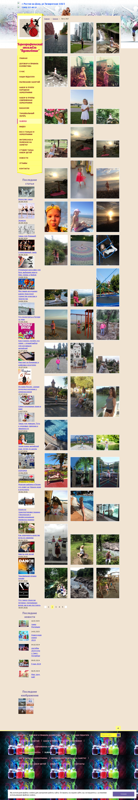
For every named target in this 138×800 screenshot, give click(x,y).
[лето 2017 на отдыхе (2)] (82, 396)
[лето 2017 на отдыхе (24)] (56, 148)
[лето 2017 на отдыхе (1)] (108, 401)
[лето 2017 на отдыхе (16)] (108, 216)
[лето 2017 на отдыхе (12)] (56, 298)
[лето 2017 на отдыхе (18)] (56, 216)
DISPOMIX (22, 470)
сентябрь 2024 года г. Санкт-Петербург (35, 652)
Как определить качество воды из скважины (29, 536)
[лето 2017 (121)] (82, 472)
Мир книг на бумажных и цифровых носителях (28, 363)
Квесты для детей (26, 554)
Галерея (55, 19)
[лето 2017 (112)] (56, 583)
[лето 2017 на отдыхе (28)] (108, 71)
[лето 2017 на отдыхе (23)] (82, 142)
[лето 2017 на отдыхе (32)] (82, 38)
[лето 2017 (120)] (108, 472)
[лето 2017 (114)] (82, 549)
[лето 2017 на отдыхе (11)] (82, 298)
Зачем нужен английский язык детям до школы (28, 447)
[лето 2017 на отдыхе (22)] (108, 149)
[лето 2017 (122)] (56, 470)
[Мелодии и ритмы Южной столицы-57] (29, 710)
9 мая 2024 (36, 664)
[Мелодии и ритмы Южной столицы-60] (22, 702)
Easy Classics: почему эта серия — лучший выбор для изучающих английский (28, 344)
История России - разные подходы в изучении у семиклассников (28, 389)
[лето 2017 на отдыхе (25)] (108, 116)
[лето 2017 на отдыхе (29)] (82, 71)
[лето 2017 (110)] (108, 583)
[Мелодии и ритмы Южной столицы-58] (22, 710)
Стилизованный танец (27, 252)
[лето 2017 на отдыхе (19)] (108, 183)
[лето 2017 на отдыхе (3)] (56, 396)
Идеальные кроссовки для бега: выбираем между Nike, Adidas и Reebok (29, 272)
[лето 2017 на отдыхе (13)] (108, 250)
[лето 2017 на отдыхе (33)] (56, 38)
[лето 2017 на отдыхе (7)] (108, 324)
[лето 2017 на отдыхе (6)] (56, 358)
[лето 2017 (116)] (56, 544)
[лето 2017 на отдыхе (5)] (82, 358)
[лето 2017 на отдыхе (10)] (108, 287)
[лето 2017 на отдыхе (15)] (56, 250)
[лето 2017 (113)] (108, 549)
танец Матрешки (35, 625)
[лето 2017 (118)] (82, 505)
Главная (47, 19)
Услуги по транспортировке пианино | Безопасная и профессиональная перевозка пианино (29, 514)
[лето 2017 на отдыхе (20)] (82, 179)
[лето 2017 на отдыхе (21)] (56, 183)
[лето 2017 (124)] (82, 443)
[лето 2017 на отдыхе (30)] (56, 71)
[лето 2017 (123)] (108, 442)
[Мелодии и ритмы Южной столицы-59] (30, 702)
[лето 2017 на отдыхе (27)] (56, 116)
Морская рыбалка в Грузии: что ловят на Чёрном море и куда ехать (29, 487)
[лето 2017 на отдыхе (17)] (82, 216)
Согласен (124, 794)
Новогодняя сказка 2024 (36, 637)
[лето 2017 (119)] (56, 505)
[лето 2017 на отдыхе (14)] (82, 250)
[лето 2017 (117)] (108, 513)
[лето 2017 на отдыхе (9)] (56, 324)
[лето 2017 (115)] (56, 435)
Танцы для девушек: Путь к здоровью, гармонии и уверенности (29, 426)
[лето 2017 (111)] (82, 583)
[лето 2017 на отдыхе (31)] (108, 38)
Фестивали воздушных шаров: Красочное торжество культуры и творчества (27, 295)
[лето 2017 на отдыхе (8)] (82, 324)
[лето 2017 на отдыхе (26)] (82, 106)
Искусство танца (25, 199)
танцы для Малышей (27, 236)
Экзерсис (22, 220)
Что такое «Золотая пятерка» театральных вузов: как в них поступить (29, 602)
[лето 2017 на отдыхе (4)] (108, 365)
